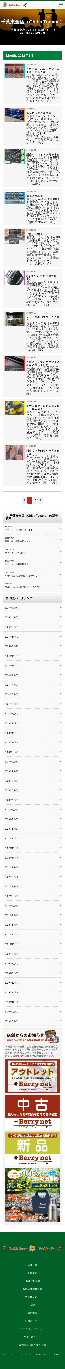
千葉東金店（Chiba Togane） (32, 22)
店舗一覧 (32, 1265)
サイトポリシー (32, 1337)
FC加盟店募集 (32, 1281)
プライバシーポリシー (32, 1329)
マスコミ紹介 (32, 1297)
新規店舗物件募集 (32, 1289)
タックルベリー (18, 5)
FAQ (32, 1305)
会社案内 (32, 1273)
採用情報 (32, 1313)
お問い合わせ (32, 1321)
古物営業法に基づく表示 (32, 1345)
